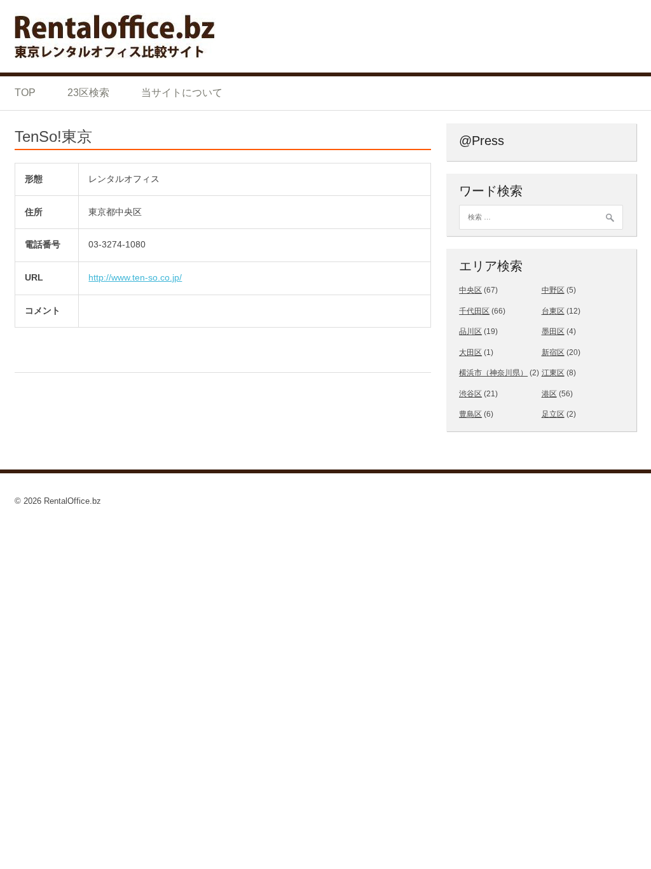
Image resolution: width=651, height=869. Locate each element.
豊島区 (470, 414)
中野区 (553, 290)
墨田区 (553, 331)
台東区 (553, 311)
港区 (549, 393)
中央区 (470, 290)
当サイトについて (182, 92)
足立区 (553, 414)
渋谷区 (470, 393)
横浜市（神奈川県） (493, 372)
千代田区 (474, 311)
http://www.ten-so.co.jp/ (135, 277)
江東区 (553, 372)
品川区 (470, 331)
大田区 (470, 352)
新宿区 (553, 352)
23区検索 (88, 92)
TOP (25, 92)
